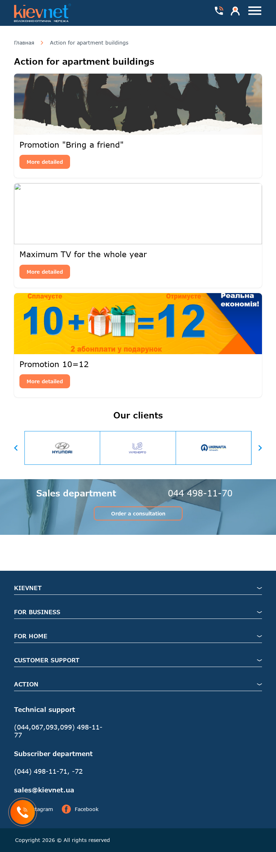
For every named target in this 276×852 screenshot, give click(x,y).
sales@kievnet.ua (44, 790)
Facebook (86, 809)
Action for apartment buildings (89, 42)
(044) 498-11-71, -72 (48, 771)
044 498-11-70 (200, 493)
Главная (24, 42)
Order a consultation (138, 513)
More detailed (45, 162)
